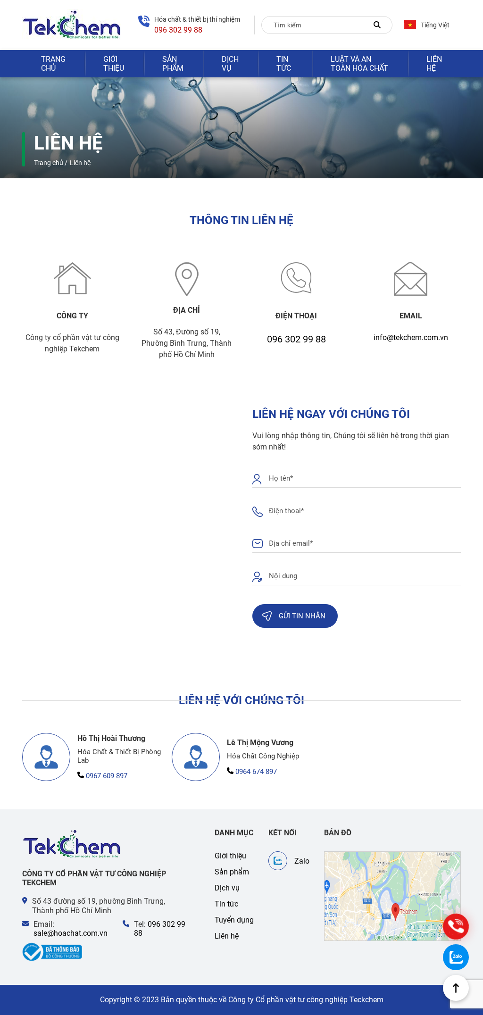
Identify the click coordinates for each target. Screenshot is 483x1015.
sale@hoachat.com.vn (70, 933)
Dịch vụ (230, 64)
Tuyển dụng (234, 919)
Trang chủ (53, 64)
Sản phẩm (172, 64)
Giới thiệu (113, 64)
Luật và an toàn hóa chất (359, 64)
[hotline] (456, 927)
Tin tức (283, 64)
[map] (392, 896)
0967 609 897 (106, 776)
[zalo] (456, 957)
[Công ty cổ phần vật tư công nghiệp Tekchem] (72, 25)
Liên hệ (434, 64)
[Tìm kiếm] (377, 25)
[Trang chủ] (72, 844)
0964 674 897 (256, 771)
